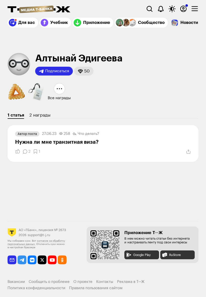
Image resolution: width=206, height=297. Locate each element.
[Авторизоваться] (183, 9)
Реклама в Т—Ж (130, 282)
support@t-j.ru (39, 235)
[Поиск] (149, 9)
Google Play (142, 254)
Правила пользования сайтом (96, 288)
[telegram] (22, 259)
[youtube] (52, 259)
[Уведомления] (161, 9)
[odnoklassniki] (62, 259)
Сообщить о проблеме (49, 282)
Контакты (104, 282)
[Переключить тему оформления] (172, 9)
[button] (83, 71)
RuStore (175, 254)
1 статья (16, 115)
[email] (12, 259)
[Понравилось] (17, 151)
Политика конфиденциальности (36, 288)
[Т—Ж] (39, 9)
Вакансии (16, 282)
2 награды (39, 115)
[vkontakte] (32, 259)
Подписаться (57, 71)
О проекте (82, 282)
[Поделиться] (188, 151)
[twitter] (42, 259)
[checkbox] (194, 9)
